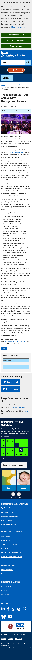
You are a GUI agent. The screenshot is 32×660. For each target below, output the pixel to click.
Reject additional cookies (16, 40)
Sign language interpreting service (11, 557)
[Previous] (13, 494)
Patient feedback (6, 540)
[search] (28, 62)
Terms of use (18, 639)
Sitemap (10, 639)
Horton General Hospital (8, 524)
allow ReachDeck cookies (17, 407)
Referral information (7, 570)
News (9, 85)
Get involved (5, 594)
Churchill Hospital (6, 520)
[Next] (19, 494)
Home (3, 85)
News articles (17, 85)
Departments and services (13, 465)
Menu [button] (5, 77)
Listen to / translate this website (11, 552)
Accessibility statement (19, 634)
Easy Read (4, 548)
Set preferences (16, 46)
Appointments (5, 536)
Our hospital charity (7, 586)
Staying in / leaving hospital (9, 544)
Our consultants (6, 574)
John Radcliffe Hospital (8, 512)
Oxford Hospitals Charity (16, 152)
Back (4, 348)
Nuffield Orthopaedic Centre (9, 516)
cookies (26, 411)
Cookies (3, 639)
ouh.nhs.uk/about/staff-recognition (14, 341)
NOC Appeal (5, 590)
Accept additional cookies (16, 35)
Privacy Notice (5, 634)
